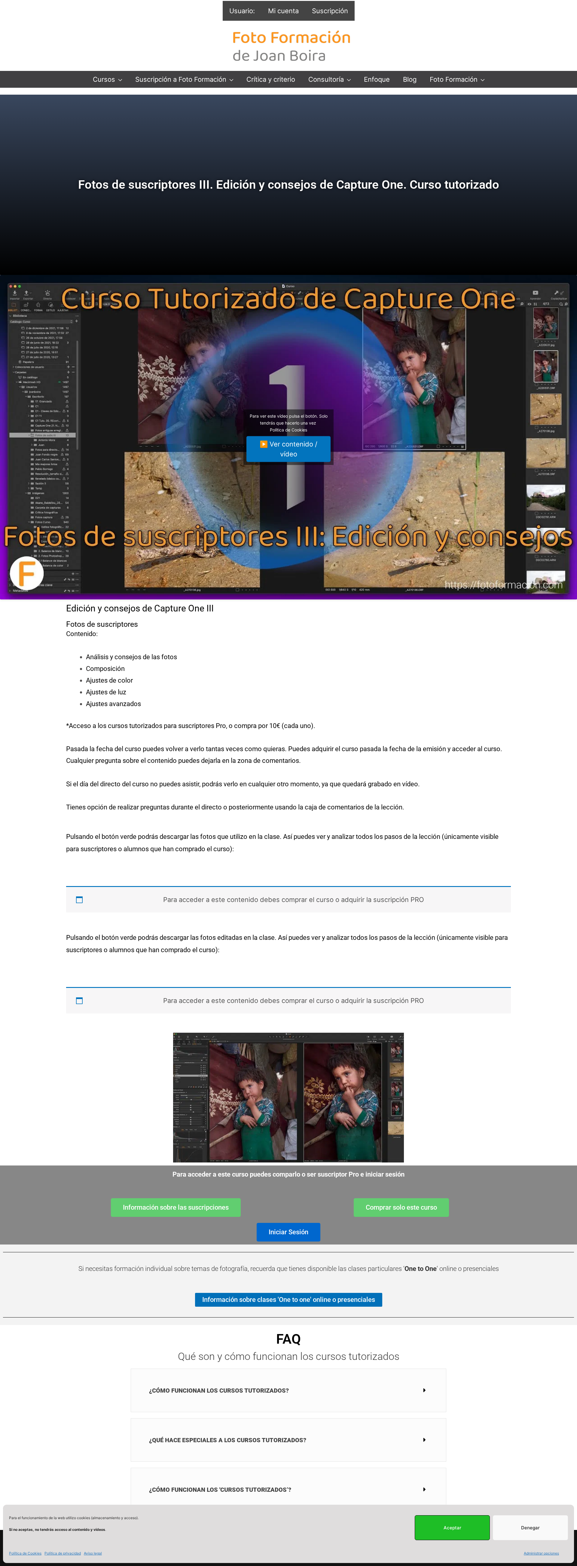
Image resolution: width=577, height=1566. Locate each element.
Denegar (530, 1528)
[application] (118, 79)
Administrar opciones (541, 1553)
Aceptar (452, 1528)
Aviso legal (93, 1553)
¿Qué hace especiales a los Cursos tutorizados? (227, 1440)
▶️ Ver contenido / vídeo (288, 449)
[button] (288, 1390)
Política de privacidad (62, 1553)
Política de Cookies (25, 1553)
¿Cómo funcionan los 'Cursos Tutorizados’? (220, 1489)
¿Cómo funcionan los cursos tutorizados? (219, 1390)
